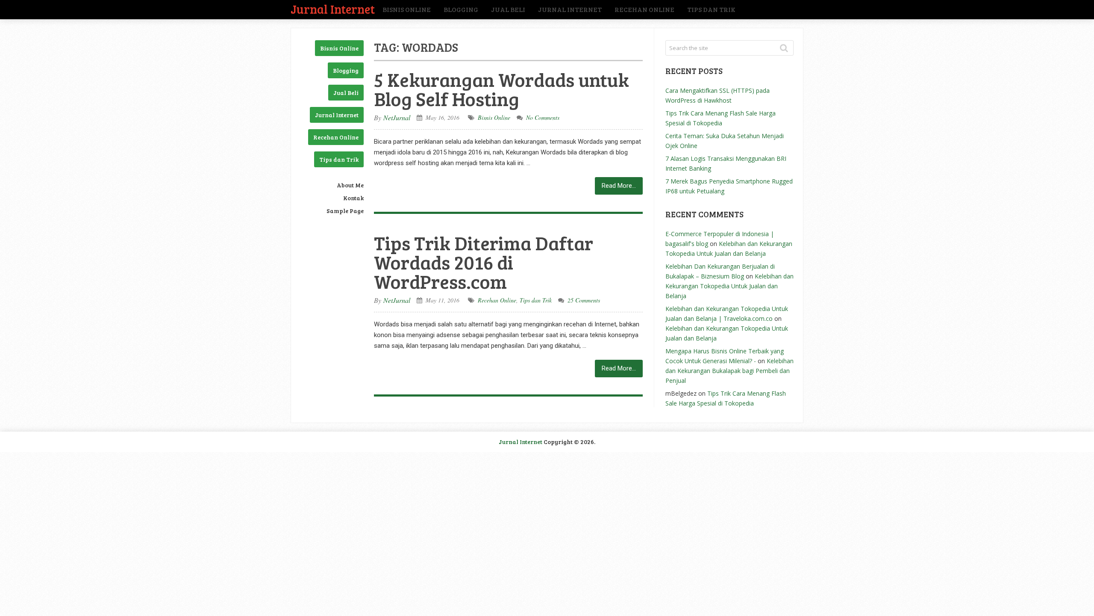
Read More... (619, 186)
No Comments (542, 117)
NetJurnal (396, 117)
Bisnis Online (406, 9)
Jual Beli (508, 9)
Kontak (353, 198)
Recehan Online (644, 9)
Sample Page (345, 211)
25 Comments (584, 300)
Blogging (461, 9)
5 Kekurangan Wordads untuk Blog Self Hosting (501, 89)
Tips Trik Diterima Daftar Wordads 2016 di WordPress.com (483, 262)
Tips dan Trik (711, 9)
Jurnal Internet (333, 9)
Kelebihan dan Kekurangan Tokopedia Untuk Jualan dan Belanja (729, 286)
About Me (350, 185)
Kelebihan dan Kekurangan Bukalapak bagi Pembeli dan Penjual (729, 371)
